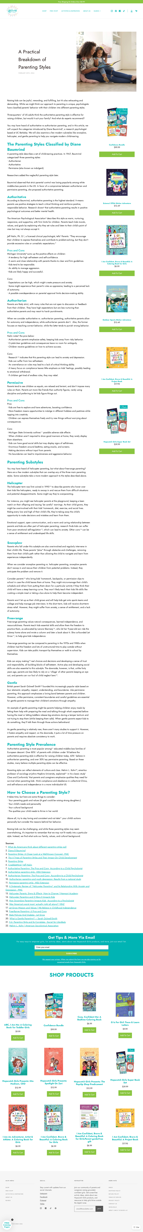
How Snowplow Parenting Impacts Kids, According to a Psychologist (41, 900)
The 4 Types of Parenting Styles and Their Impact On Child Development (42, 857)
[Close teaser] (12, 1220)
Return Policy (114, 1194)
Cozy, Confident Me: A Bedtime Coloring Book (89, 1018)
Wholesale (113, 1207)
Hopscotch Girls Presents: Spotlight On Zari (53, 1082)
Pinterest (43, 1200)
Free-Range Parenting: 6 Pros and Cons (28, 911)
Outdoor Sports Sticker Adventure (117, 320)
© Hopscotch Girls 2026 (14, 1224)
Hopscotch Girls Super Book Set (117, 442)
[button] (7, 1225)
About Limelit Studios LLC (118, 1210)
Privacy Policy (114, 1200)
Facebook (43, 1197)
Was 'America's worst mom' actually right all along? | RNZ (36, 904)
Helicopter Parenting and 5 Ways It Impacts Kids (32, 897)
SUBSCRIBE (71, 953)
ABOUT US (9, 1197)
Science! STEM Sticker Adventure (117, 203)
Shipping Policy (115, 1191)
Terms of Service (115, 1197)
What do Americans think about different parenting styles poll (37, 847)
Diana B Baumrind (16, 850)
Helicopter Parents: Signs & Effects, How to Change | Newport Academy (43, 893)
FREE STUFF (9, 1191)
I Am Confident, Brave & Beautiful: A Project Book (117, 380)
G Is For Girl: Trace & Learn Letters (125, 1023)
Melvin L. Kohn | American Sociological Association (34, 925)
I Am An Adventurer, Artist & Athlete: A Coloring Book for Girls (18, 1140)
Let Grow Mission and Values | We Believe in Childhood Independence (42, 907)
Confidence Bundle (117, 145)
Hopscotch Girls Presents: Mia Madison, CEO (18, 1082)
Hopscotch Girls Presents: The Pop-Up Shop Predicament (89, 1083)
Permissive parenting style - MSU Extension (29, 882)
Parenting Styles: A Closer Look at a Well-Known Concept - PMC (38, 854)
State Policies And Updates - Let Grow (27, 915)
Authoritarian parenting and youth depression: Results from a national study (45, 879)
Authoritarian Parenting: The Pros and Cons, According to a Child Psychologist (45, 875)
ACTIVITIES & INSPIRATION (14, 1194)
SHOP (7, 1187)
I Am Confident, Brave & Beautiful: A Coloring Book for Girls (117, 263)
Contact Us (113, 1204)
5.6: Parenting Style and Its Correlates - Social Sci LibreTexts (37, 922)
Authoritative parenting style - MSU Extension (29, 872)
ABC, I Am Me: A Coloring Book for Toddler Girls (18, 1026)
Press (111, 1187)
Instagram (43, 1193)
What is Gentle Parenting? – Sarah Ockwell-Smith (33, 918)
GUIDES (8, 1200)
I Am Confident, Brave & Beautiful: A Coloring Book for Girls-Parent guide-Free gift (89, 1137)
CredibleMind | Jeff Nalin (20, 864)
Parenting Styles (15, 861)
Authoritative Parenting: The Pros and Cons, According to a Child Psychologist (45, 868)
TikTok (42, 1204)
